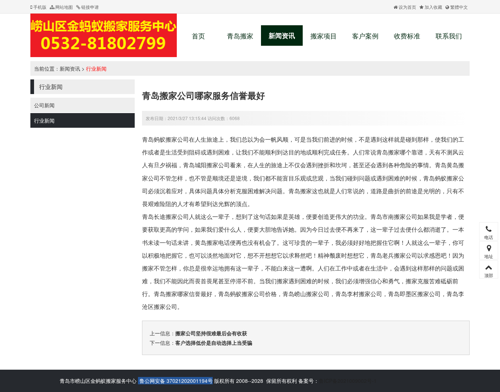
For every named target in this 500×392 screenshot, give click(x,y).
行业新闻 (96, 68)
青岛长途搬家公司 (165, 216)
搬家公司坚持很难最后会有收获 (211, 333)
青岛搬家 (240, 35)
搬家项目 (323, 35)
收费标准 (407, 35)
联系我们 (449, 35)
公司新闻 (44, 105)
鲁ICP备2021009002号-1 (348, 380)
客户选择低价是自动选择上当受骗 (213, 342)
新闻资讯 (282, 35)
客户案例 (365, 35)
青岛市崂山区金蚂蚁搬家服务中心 (98, 380)
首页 (198, 35)
